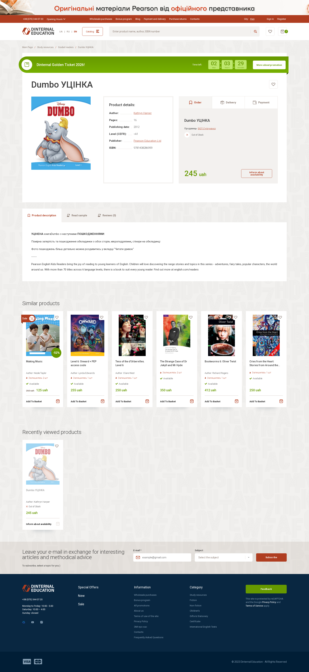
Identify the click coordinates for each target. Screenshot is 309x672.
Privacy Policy (141, 621)
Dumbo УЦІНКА (35, 490)
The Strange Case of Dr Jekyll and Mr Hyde (173, 363)
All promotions (141, 605)
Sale (81, 604)
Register (281, 19)
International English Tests (203, 626)
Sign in (270, 19)
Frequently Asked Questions (148, 637)
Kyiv (252, 19)
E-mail (137, 550)
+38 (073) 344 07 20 (33, 19)
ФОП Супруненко (207, 128)
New (81, 596)
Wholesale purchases (101, 19)
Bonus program (124, 19)
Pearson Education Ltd (147, 140)
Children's (195, 610)
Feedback (266, 589)
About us (139, 610)
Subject (199, 550)
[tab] (228, 102)
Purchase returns (178, 19)
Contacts (194, 19)
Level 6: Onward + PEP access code (83, 363)
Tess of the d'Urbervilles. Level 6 (130, 363)
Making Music (34, 361)
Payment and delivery (155, 19)
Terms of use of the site (146, 616)
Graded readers (66, 47)
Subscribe (271, 557)
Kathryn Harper (143, 113)
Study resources (45, 47)
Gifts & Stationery (199, 616)
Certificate (195, 621)
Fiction (193, 600)
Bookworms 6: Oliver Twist (220, 361)
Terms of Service (254, 605)
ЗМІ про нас (140, 626)
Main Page (27, 47)
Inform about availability (256, 173)
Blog (137, 19)
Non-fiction (195, 605)
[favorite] (273, 84)
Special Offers (88, 587)
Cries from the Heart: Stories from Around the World (263, 364)
